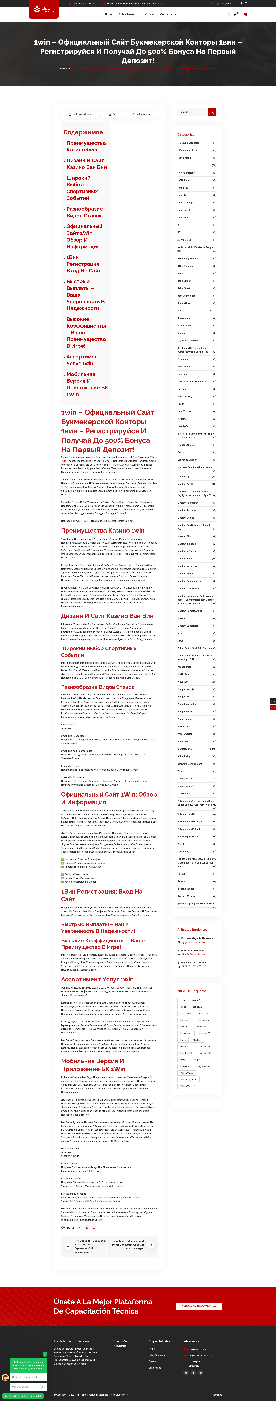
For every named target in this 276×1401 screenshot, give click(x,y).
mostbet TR (186, 1053)
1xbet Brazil (196, 210)
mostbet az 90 (196, 484)
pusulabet (196, 741)
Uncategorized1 (196, 786)
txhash (196, 771)
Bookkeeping (196, 318)
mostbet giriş (196, 536)
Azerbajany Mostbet (196, 258)
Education (196, 359)
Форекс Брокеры (196, 888)
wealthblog (196, 851)
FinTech (196, 389)
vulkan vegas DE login (196, 821)
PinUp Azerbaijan (196, 689)
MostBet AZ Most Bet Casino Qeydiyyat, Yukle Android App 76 (196, 493)
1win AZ (196, 1000)
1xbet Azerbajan (196, 202)
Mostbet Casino (196, 517)
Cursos (149, 14)
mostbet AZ (186, 1046)
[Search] (212, 112)
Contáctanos (168, 14)
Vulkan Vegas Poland (196, 829)
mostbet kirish (196, 573)
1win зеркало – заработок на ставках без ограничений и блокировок (90, 1246)
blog (196, 310)
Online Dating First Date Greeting (196, 648)
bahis (196, 273)
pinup (183, 1060)
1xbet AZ (197, 1007)
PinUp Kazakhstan (196, 704)
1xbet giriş (196, 217)
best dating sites (196, 295)
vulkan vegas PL (188, 1086)
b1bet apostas (196, 266)
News (196, 640)
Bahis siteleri (196, 281)
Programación (196, 734)
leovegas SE (204, 1033)
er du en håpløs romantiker (196, 381)
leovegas (185, 1033)
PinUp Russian (196, 711)
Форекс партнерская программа (196, 904)
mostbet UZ (205, 1053)
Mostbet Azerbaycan (196, 510)
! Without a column (196, 150)
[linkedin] (246, 3)
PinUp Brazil (196, 696)
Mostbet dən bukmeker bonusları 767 (196, 527)
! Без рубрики (196, 157)
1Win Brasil (196, 187)
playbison (196, 726)
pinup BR (184, 1066)
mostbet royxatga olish (196, 611)
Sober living (196, 756)
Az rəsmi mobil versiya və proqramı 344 (196, 249)
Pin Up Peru (196, 674)
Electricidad (196, 366)
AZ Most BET (196, 240)
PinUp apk (196, 681)
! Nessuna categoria (196, 143)
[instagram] (87, 1227)
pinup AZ (197, 1060)
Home (109, 14)
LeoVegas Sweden (196, 459)
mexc (183, 1040)
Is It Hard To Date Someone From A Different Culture (196, 435)
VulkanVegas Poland (196, 836)
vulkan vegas (186, 1073)
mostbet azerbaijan (196, 502)
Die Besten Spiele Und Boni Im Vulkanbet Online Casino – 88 (196, 350)
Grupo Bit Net (122, 1394)
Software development (196, 763)
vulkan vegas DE (196, 814)
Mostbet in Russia (196, 544)
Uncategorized (196, 778)
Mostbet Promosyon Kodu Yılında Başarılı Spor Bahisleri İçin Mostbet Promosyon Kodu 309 (196, 600)
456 (196, 232)
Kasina (196, 452)
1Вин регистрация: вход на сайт (83, 264)
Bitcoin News (196, 303)
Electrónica (196, 374)
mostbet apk (196, 476)
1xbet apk (196, 195)
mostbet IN (205, 1046)
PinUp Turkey (196, 719)
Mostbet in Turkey (196, 551)
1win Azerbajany (196, 172)
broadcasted (196, 325)
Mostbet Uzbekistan (196, 625)
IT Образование (196, 445)
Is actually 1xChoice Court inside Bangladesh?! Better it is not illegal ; (128, 1245)
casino (196, 333)
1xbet (183, 1007)
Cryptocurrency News (196, 340)
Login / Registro (222, 3)
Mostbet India (196, 558)
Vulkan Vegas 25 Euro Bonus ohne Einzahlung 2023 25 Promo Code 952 (196, 803)
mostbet (197, 1040)
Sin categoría (196, 749)
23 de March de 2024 (83, 114)
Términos (217, 1394)
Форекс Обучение (196, 896)
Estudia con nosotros (197, 1306)
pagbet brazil (196, 667)
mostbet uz (196, 618)
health (196, 404)
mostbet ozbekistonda (196, 588)
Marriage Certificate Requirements (196, 467)
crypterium (185, 1013)
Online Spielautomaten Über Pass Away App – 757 (196, 657)
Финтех (196, 881)
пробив (196, 874)
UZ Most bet (196, 793)
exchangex (204, 1020)
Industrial (196, 419)
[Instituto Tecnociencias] (44, 9)
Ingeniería (196, 426)
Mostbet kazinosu (196, 566)
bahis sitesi (196, 288)
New (196, 633)
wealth (196, 844)
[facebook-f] (241, 3)
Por (114, 114)
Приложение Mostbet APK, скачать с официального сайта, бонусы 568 (196, 863)
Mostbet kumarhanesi (196, 581)
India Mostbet (196, 411)
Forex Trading (196, 396)
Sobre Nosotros (129, 14)
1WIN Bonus (196, 180)
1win (63, 461)
